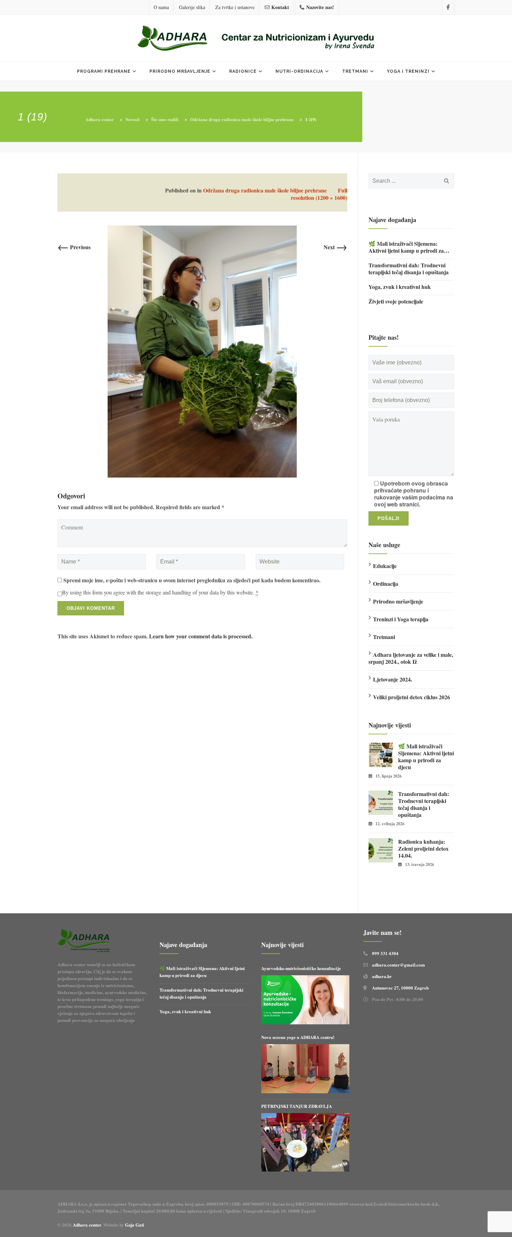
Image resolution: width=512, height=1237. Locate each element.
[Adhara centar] (256, 39)
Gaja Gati (135, 1224)
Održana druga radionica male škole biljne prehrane (265, 190)
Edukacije (385, 566)
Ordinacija (385, 584)
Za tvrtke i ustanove (235, 7)
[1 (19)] (202, 351)
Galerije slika (192, 7)
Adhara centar (87, 1224)
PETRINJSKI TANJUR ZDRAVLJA (296, 1106)
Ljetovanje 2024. (392, 679)
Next (335, 247)
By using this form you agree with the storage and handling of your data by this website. (160, 592)
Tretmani (355, 71)
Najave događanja (392, 219)
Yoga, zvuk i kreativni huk (400, 286)
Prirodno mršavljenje (179, 71)
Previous (74, 247)
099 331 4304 (385, 953)
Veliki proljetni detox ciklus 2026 (411, 697)
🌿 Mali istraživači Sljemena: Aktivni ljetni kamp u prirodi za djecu (406, 247)
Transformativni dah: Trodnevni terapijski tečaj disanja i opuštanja (409, 269)
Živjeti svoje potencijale (396, 301)
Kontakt (280, 7)
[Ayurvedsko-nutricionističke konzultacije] (305, 999)
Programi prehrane (104, 71)
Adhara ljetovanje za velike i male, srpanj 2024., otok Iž (411, 658)
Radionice (243, 71)
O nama (161, 7)
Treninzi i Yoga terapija (400, 619)
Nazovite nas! (320, 7)
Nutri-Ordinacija (299, 71)
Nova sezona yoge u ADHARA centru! (298, 1037)
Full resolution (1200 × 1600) (319, 194)
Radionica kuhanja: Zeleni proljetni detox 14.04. (423, 848)
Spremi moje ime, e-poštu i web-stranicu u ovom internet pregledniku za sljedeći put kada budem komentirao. (191, 580)
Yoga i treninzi (408, 71)
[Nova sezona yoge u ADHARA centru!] (305, 1069)
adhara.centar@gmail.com (398, 964)
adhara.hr (382, 976)
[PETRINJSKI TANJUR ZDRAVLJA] (305, 1142)
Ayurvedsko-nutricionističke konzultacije (301, 968)
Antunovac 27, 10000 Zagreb (400, 987)
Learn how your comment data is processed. (201, 636)
